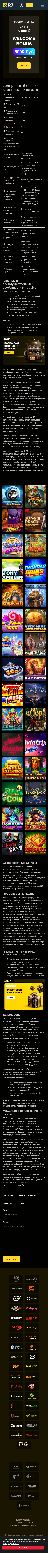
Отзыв (6, 1222)
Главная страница (22, 1520)
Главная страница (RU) (22, 1523)
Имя (5, 1210)
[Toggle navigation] (42, 5)
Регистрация (29, 5)
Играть (24, 65)
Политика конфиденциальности (22, 1525)
